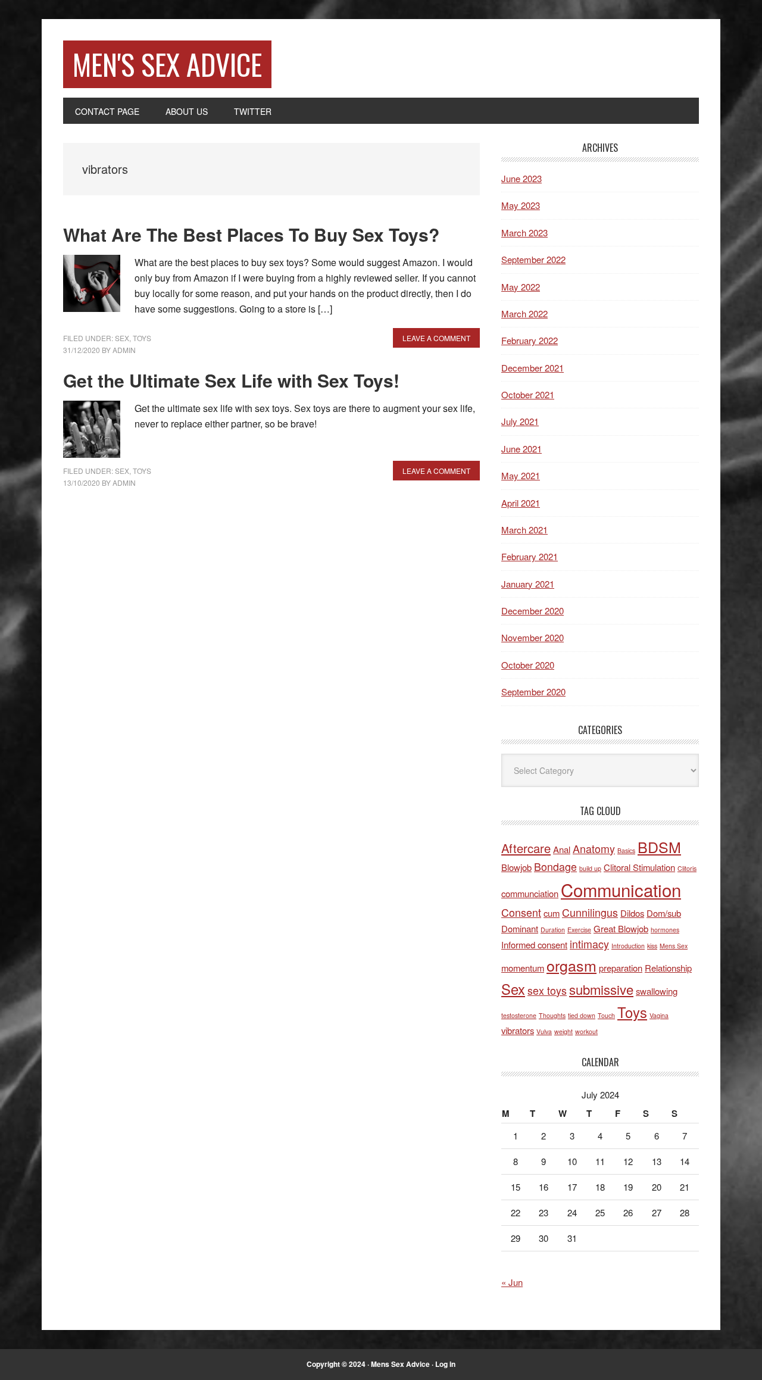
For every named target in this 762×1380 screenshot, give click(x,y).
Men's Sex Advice (167, 64)
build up (590, 868)
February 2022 (529, 340)
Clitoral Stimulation (639, 867)
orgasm (571, 965)
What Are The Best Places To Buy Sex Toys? (251, 234)
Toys (142, 338)
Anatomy (594, 848)
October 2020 (527, 664)
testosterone (518, 1015)
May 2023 (520, 205)
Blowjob (516, 867)
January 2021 (527, 583)
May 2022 (520, 286)
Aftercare (526, 848)
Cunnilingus (590, 912)
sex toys (547, 990)
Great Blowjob (621, 928)
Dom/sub (664, 913)
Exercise (579, 929)
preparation (620, 967)
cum (552, 913)
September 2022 (533, 259)
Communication (621, 889)
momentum (522, 967)
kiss (652, 945)
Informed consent (534, 944)
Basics (626, 850)
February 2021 (529, 556)
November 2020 (532, 637)
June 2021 (521, 448)
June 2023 (521, 178)
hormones (665, 929)
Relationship (668, 967)
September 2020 (533, 691)
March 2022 (524, 313)
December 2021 (532, 367)
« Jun (512, 1282)
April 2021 (520, 503)
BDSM (659, 846)
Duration (553, 929)
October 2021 (527, 394)
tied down (581, 1015)
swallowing (656, 991)
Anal (561, 849)
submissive (601, 989)
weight (563, 1031)
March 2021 (524, 529)
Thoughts (552, 1015)
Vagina (659, 1015)
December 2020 (532, 610)
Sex (122, 338)
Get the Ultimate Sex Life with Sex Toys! (231, 380)
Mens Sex (674, 945)
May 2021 (520, 475)
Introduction (628, 945)
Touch (606, 1015)
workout (586, 1031)
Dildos (632, 913)
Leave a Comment (436, 338)
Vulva (544, 1031)
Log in (445, 1364)
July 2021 (520, 421)
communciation (529, 893)
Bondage (555, 866)
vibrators (517, 1030)
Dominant (519, 928)
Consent (521, 912)
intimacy (589, 943)
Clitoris (687, 868)
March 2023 (524, 232)
